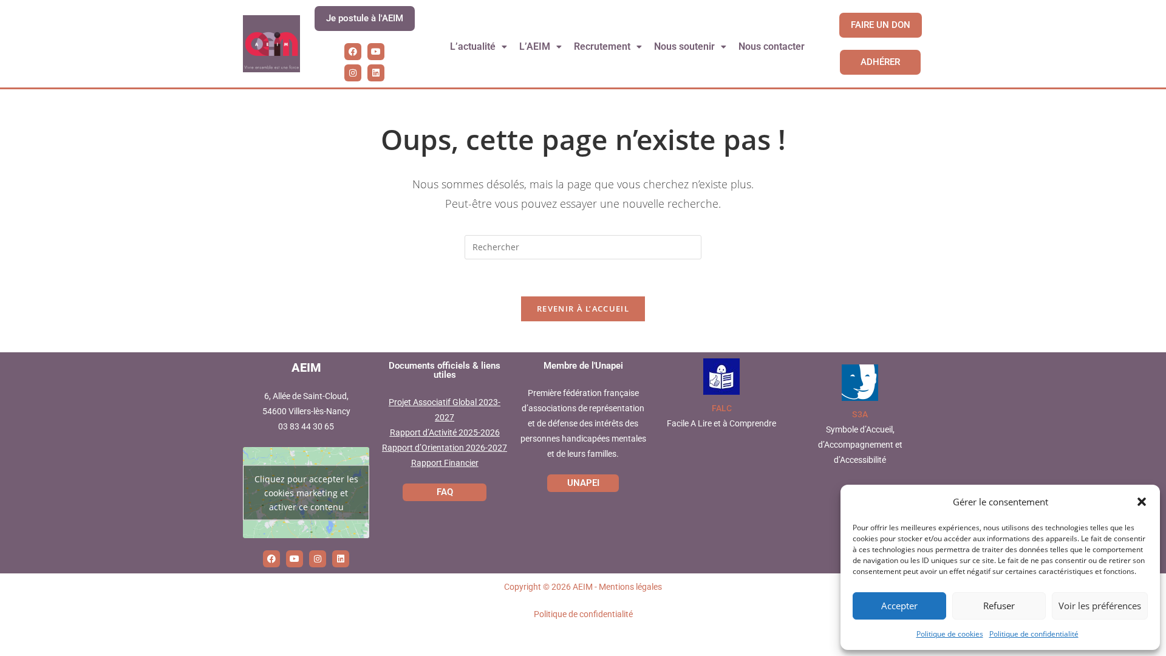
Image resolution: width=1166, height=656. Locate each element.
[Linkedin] (375, 72)
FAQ (445, 492)
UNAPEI (583, 482)
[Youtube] (375, 51)
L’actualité (473, 46)
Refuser (999, 606)
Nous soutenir (684, 46)
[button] (1142, 502)
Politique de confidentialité (1034, 634)
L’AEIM (534, 46)
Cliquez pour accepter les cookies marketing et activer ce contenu (306, 492)
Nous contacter (771, 46)
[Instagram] (352, 72)
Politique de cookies (949, 634)
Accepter (899, 606)
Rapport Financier (445, 463)
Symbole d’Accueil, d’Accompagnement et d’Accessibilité (860, 445)
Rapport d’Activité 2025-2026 (445, 432)
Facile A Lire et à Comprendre (721, 423)
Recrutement (602, 46)
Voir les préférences (1100, 606)
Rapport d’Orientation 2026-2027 (444, 448)
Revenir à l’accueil (583, 308)
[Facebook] (352, 51)
